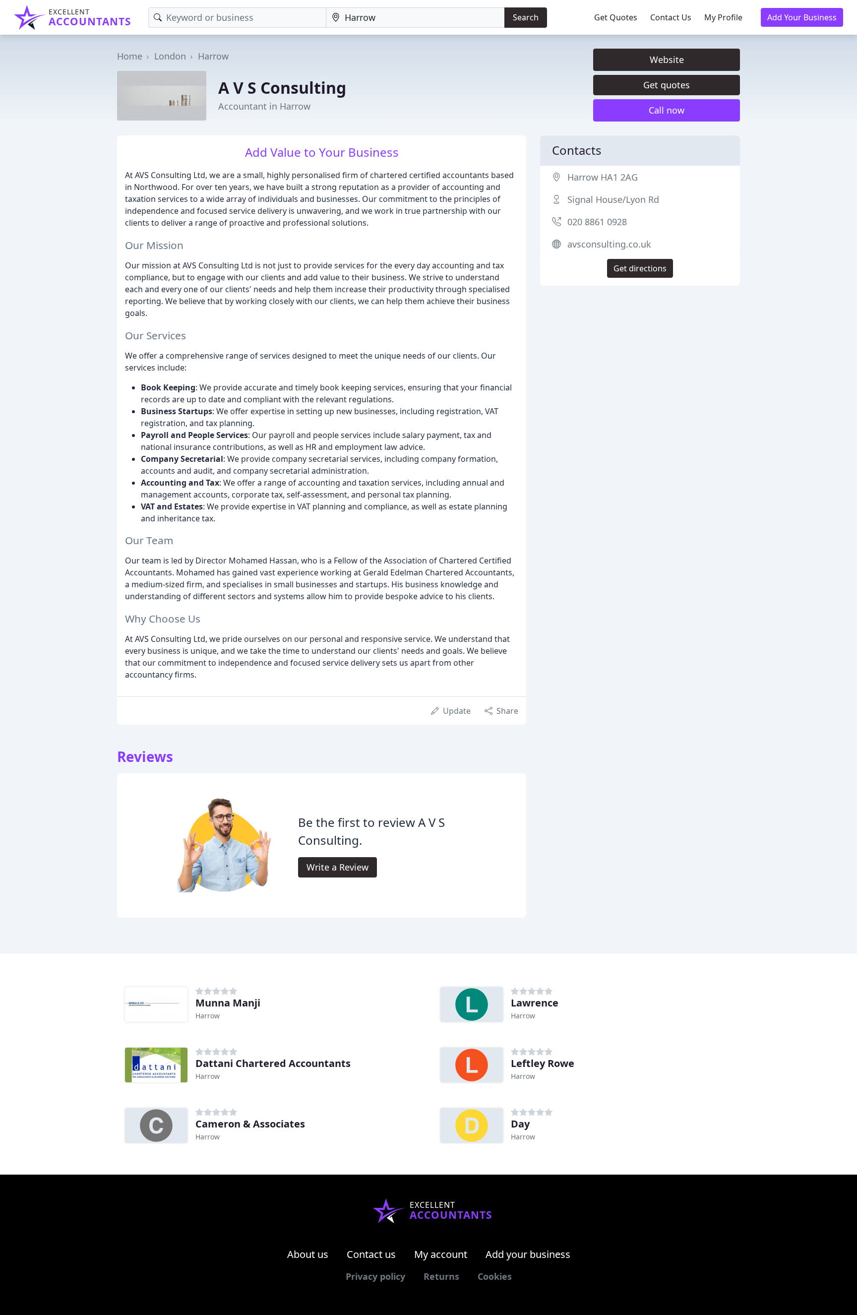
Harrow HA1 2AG (602, 177)
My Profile (723, 17)
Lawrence (534, 1002)
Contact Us (670, 17)
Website (667, 59)
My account (440, 1254)
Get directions (640, 268)
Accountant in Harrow (264, 106)
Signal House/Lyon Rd (613, 199)
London (170, 56)
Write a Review (337, 867)
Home (129, 56)
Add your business (528, 1254)
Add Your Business (802, 17)
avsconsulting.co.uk (609, 244)
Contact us (371, 1254)
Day (520, 1123)
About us (307, 1254)
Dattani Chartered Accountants (273, 1063)
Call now (666, 110)
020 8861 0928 (597, 222)
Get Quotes (615, 17)
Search (526, 17)
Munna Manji (227, 1002)
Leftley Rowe (542, 1063)
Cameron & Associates (250, 1123)
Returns (441, 1276)
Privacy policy (375, 1276)
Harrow (213, 56)
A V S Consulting (282, 87)
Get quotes (666, 85)
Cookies (495, 1276)
